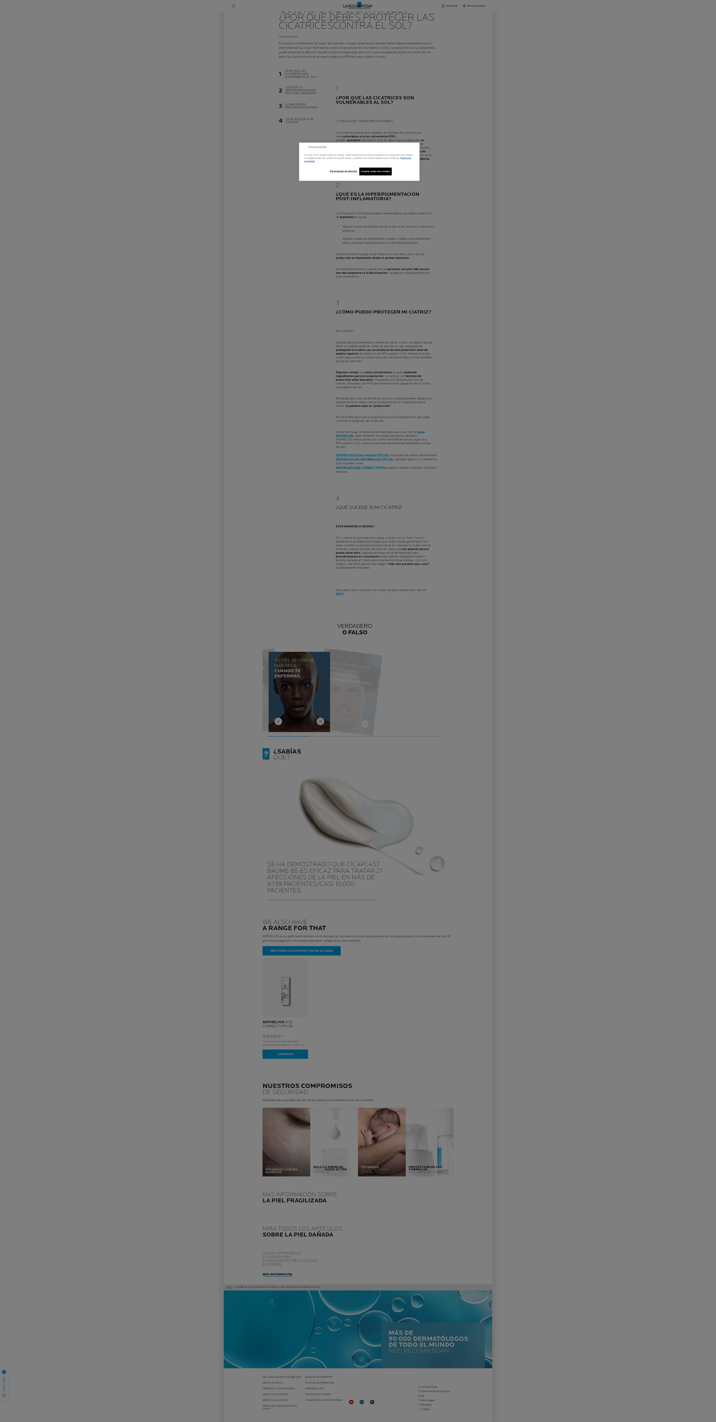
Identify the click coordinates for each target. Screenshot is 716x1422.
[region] (359, 161)
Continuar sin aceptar (317, 147)
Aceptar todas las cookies (375, 171)
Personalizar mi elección (343, 171)
